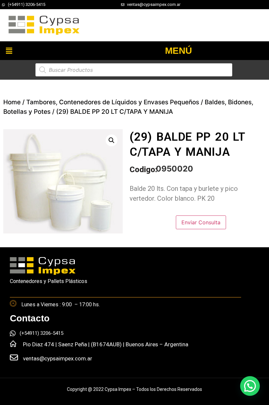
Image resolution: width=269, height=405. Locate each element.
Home (12, 102)
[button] (8, 51)
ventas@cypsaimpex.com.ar (57, 358)
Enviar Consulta (200, 222)
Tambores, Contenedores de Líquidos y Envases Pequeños (112, 102)
